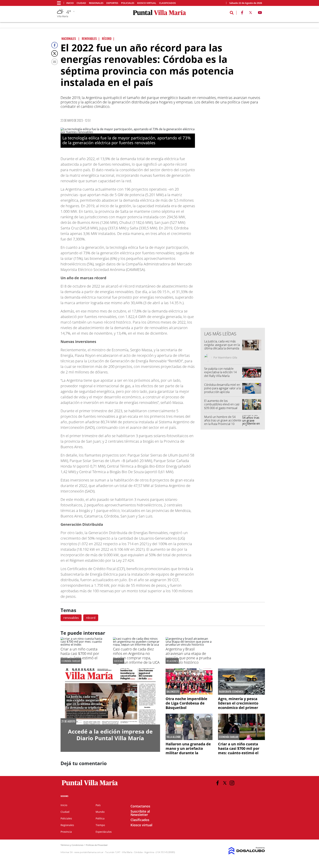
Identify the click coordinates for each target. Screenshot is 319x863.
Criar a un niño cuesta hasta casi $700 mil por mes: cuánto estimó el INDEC (80, 656)
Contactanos (140, 806)
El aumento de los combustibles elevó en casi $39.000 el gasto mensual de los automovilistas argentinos (221, 408)
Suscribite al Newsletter (140, 813)
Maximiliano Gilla (227, 357)
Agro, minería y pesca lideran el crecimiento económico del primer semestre (238, 705)
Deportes (112, 3)
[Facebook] (54, 45)
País (98, 805)
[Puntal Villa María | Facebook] (242, 13)
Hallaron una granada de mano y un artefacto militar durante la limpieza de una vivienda (188, 750)
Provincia (66, 831)
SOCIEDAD (118, 661)
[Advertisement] (232, 250)
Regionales (96, 3)
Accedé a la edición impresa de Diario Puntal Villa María (110, 735)
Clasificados (167, 3)
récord (90, 618)
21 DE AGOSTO (68, 721)
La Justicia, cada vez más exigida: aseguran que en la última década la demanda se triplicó (222, 346)
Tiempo (100, 825)
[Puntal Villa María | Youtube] (260, 13)
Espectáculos (104, 831)
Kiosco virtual (146, 3)
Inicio (70, 3)
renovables (71, 618)
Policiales (127, 3)
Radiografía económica (231, 691)
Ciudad (81, 3)
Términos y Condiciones (72, 845)
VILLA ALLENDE (174, 737)
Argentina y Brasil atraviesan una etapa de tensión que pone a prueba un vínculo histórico (188, 656)
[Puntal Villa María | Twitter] (250, 13)
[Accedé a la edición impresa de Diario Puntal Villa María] (110, 696)
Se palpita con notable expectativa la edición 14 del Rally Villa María (220, 372)
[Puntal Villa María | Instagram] (232, 783)
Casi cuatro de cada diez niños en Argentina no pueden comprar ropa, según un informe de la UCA (136, 656)
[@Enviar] (54, 62)
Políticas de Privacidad (96, 845)
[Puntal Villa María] (90, 785)
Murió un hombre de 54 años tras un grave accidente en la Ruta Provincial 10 (222, 420)
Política (100, 818)
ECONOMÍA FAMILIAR (70, 661)
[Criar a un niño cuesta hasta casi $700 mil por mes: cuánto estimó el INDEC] (84, 644)
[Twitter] (54, 53)
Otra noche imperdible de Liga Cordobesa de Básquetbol (186, 703)
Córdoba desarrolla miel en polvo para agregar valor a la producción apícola (222, 388)
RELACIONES (172, 661)
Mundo (100, 812)
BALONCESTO (173, 691)
